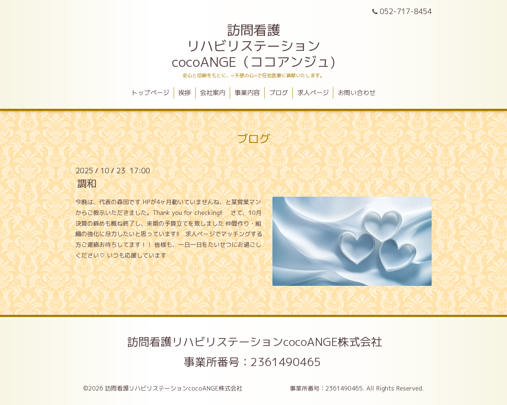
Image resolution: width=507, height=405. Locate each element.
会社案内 (212, 92)
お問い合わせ (357, 92)
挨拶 (184, 92)
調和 (87, 183)
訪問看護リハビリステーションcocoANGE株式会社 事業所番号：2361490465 (299, 352)
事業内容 (247, 92)
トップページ (150, 92)
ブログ (278, 92)
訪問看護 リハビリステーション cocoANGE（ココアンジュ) (253, 45)
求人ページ (313, 92)
